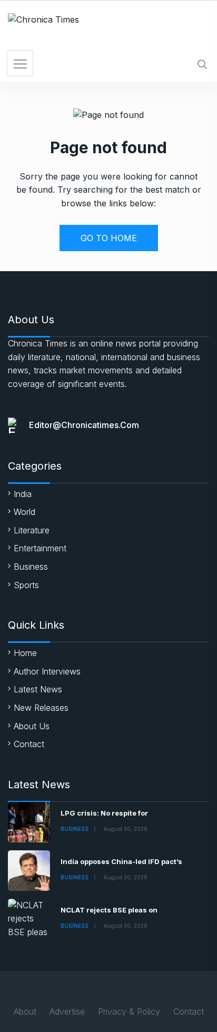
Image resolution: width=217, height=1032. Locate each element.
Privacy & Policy (129, 1011)
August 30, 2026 (125, 829)
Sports (26, 585)
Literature (32, 530)
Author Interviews (47, 671)
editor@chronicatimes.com (84, 425)
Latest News (38, 689)
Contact (29, 744)
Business (31, 566)
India (23, 494)
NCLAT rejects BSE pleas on (109, 910)
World (24, 512)
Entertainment (40, 548)
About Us (32, 726)
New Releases (41, 707)
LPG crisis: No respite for (104, 813)
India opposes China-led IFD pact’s (121, 861)
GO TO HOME (109, 238)
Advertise (67, 1011)
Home (25, 653)
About (25, 1011)
